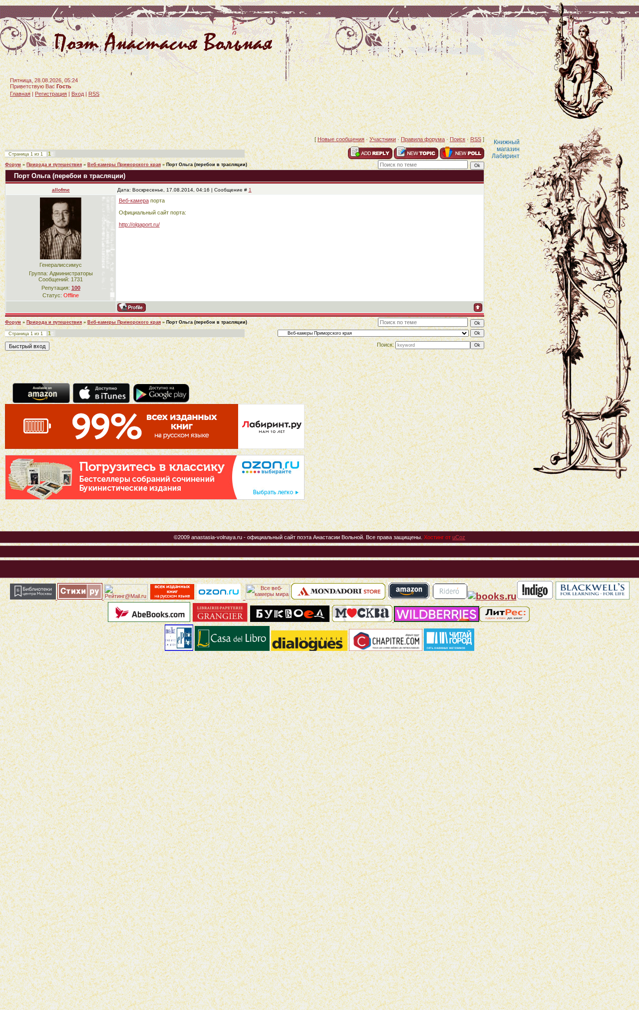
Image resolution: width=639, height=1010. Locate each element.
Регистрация (51, 94)
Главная (20, 94)
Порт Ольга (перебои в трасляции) (206, 164)
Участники (382, 139)
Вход (77, 94)
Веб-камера (134, 200)
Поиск (457, 139)
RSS (93, 94)
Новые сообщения (341, 139)
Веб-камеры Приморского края (124, 164)
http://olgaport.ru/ (139, 224)
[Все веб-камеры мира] (268, 598)
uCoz (458, 537)
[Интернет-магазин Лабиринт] (155, 447)
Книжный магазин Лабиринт (506, 149)
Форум (13, 164)
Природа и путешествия (54, 164)
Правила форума (423, 139)
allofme (61, 190)
